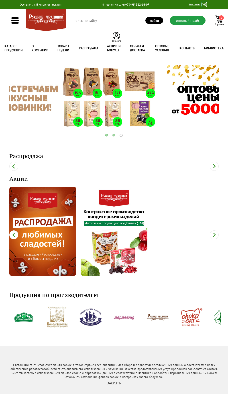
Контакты (194, 4)
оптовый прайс (188, 20)
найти (154, 20)
